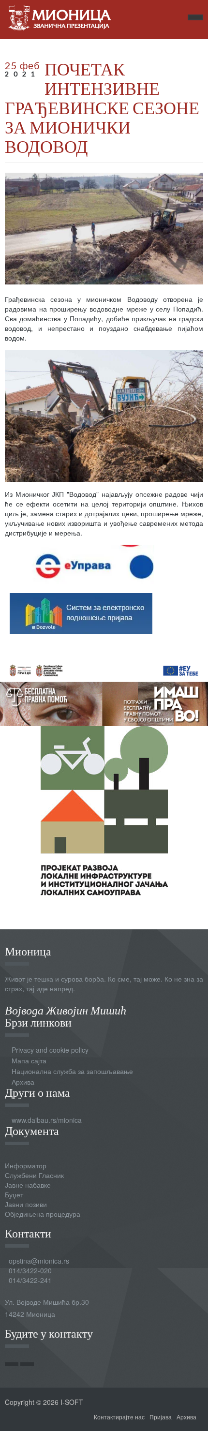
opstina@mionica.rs (39, 1261)
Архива (23, 1082)
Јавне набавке (28, 1185)
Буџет (14, 1194)
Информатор (25, 1165)
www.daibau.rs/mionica (47, 1120)
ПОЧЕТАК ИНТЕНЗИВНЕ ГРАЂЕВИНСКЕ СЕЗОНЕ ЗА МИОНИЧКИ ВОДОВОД (102, 107)
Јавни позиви (26, 1204)
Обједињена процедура (42, 1214)
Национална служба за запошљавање (72, 1071)
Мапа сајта (29, 1060)
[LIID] (104, 809)
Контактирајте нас (119, 1417)
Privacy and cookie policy (50, 1050)
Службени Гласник (34, 1175)
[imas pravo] (104, 691)
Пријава (160, 1417)
